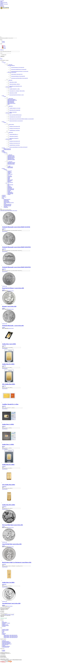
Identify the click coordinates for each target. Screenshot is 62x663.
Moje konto (3, 626)
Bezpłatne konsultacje (7, 199)
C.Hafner (9, 173)
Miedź (8, 104)
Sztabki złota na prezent (11, 158)
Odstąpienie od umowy (5, 625)
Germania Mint (10, 176)
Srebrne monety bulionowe (11, 99)
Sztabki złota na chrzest (11, 156)
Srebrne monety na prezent (11, 103)
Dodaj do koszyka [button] (4, 231)
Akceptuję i (7, 614)
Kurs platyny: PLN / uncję (4, 5)
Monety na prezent (6, 201)
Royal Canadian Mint (11, 189)
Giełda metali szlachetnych (6, 646)
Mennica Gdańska (10, 179)
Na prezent (5, 152)
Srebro (3, 95)
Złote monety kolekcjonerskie (12, 72)
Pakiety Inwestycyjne (11, 101)
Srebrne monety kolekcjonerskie (6, 643)
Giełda (5, 203)
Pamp (8, 185)
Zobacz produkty (10, 210)
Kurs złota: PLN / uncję (3, 3)
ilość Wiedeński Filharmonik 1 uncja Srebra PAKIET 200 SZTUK (11, 270)
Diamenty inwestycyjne (7, 148)
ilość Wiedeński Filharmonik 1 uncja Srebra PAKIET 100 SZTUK (11, 250)
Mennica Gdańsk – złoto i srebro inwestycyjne (10, 637)
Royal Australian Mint (11, 188)
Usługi (3, 198)
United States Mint (10, 193)
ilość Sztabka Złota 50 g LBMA (6, 367)
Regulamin (3, 623)
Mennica (3, 168)
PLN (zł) (3, 42)
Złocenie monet (6, 200)
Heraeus (9, 177)
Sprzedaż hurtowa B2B (7, 205)
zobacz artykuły (15, 210)
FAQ (3, 621)
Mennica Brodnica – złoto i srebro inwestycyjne (11, 636)
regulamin (12, 614)
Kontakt (3, 631)
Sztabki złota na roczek (11, 155)
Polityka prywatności (5, 624)
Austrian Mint (10, 172)
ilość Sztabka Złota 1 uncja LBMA (7, 347)
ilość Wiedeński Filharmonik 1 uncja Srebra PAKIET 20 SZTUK (11, 230)
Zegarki (3, 151)
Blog (3, 632)
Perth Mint (9, 186)
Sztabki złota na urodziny (11, 159)
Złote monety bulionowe (11, 65)
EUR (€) (3, 41)
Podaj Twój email (2, 613)
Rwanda (9, 191)
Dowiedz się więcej (11, 290)
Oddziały (3, 634)
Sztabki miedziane (10, 167)
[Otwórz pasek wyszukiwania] (0, 37)
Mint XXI (9, 181)
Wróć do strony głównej (3, 210)
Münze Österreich (10, 182)
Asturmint (9, 171)
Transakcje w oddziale (5, 629)
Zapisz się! (2, 616)
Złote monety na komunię (11, 162)
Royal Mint (9, 190)
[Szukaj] (0, 39)
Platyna (3, 121)
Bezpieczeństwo (4, 622)
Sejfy (3, 197)
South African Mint (10, 192)
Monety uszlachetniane (11, 102)
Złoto (3, 61)
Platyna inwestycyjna (5, 644)
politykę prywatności (8, 614)
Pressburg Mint (10, 187)
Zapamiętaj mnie (3, 54)
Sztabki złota (4, 640)
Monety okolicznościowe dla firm (9, 202)
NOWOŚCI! (4, 195)
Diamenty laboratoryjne (7, 149)
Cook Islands (9, 175)
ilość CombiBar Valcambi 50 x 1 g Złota (8, 407)
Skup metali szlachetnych (7, 204)
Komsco (9, 178)
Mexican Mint (10, 180)
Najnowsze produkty (9, 139)
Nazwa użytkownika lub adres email (5, 51)
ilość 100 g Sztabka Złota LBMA (7, 387)
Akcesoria (3, 645)
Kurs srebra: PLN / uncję (2, 1)
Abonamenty (4, 633)
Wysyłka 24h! (4, 196)
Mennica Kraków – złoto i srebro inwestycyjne (10, 635)
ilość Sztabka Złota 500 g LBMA (7, 508)
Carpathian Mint (10, 174)
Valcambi (9, 194)
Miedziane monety (10, 166)
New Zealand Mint (10, 184)
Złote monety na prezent (11, 163)
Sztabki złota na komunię (11, 157)
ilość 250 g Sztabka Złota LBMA (7, 488)
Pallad (3, 150)
